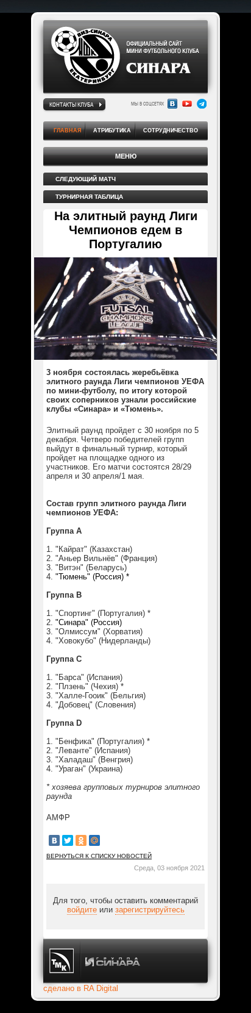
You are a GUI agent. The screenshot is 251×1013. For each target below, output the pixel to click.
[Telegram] (202, 104)
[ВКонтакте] (54, 840)
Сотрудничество (170, 130)
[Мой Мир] (94, 840)
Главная (67, 130)
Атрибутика (112, 130)
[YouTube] (187, 104)
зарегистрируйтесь (150, 909)
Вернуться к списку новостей (99, 856)
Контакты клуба (71, 104)
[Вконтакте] (172, 104)
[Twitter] (67, 840)
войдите (82, 909)
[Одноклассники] (81, 840)
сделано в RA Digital (80, 988)
